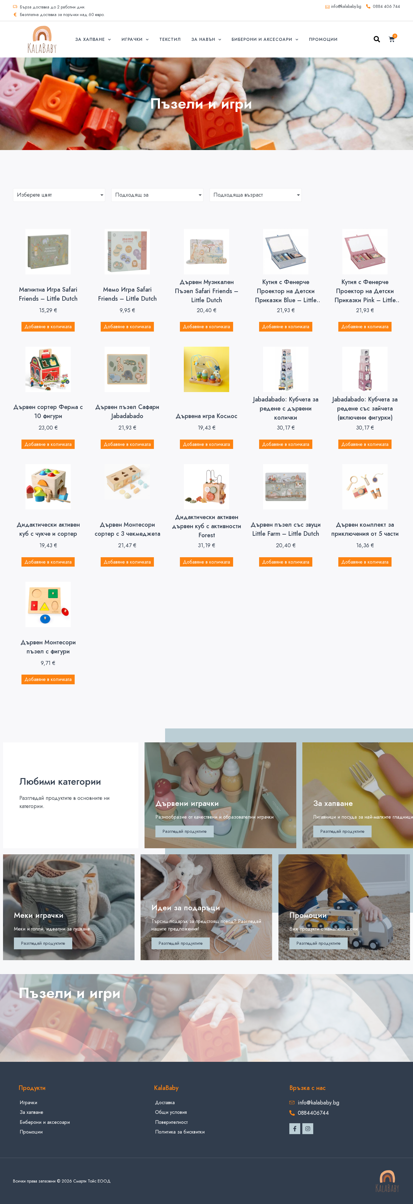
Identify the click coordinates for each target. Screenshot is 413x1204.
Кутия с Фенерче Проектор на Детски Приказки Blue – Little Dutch (286, 296)
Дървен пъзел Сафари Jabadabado (127, 411)
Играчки (132, 39)
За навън (203, 39)
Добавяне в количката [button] (48, 326)
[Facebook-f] (294, 1128)
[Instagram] (307, 1128)
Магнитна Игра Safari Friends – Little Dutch (48, 294)
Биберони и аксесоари (262, 39)
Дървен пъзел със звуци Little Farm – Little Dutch (286, 529)
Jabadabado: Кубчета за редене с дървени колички (285, 408)
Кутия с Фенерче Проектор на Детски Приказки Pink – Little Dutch (365, 296)
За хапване (90, 39)
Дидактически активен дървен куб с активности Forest (206, 526)
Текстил (170, 39)
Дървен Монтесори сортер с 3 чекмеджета (127, 529)
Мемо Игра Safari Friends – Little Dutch (127, 294)
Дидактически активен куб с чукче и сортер (48, 529)
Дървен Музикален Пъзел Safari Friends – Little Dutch (206, 291)
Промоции (323, 39)
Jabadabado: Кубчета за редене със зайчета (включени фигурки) (365, 408)
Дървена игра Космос (206, 416)
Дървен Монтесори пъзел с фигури (48, 647)
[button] (377, 40)
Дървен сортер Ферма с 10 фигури (48, 411)
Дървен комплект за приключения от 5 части (365, 529)
